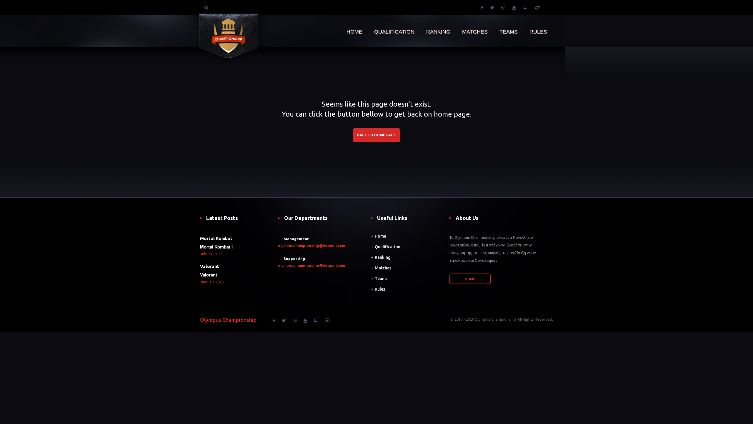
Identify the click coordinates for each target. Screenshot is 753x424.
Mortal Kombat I (216, 247)
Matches (383, 268)
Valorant (209, 266)
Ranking (383, 257)
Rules (380, 289)
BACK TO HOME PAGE (376, 135)
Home (380, 236)
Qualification (387, 246)
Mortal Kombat (216, 238)
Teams (381, 278)
